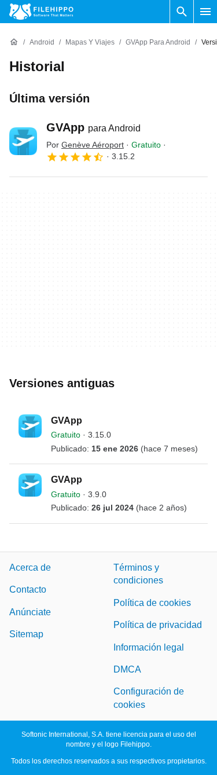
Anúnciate (30, 612)
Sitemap (26, 634)
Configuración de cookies (148, 697)
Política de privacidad (157, 625)
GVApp (93, 127)
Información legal (148, 647)
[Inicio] (14, 42)
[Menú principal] (205, 11)
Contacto (27, 589)
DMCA (127, 669)
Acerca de (30, 567)
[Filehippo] (41, 11)
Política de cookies (152, 603)
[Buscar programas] (181, 11)
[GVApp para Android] (23, 141)
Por (85, 144)
